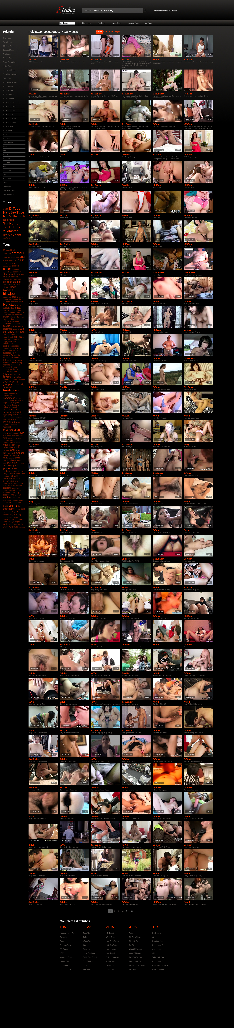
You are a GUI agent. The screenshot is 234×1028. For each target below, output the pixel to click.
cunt (17, 332)
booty (5, 299)
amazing (6, 257)
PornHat (188, 94)
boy (20, 299)
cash (20, 310)
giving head (17, 377)
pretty (10, 465)
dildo (21, 337)
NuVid (7, 216)
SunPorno (11, 223)
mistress (15, 436)
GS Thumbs (64, 949)
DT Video (6, 163)
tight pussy (7, 512)
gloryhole (21, 379)
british (21, 302)
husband (15, 405)
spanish (19, 486)
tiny (13, 512)
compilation (8, 323)
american (15, 257)
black (13, 287)
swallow (16, 498)
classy (18, 317)
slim (16, 481)
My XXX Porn (134, 941)
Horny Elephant (89, 953)
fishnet (13, 363)
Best (105, 32)
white (20, 524)
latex (5, 419)
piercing (6, 460)
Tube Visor (87, 933)
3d (14, 250)
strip (12, 495)
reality (14, 468)
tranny (18, 515)
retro (15, 471)
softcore (6, 486)
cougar (17, 323)
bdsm (10, 274)
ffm (11, 360)
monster (18, 438)
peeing (11, 458)
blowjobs (9, 294)
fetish (6, 360)
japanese (7, 412)
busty (18, 307)
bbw (5, 274)
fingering (17, 360)
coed (16, 319)
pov (5, 465)
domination (8, 344)
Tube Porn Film (9, 110)
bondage (7, 297)
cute (22, 332)
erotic (9, 351)
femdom (17, 358)
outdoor (20, 453)
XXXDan (32, 60)
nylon (5, 447)
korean (12, 417)
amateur (18, 253)
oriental (11, 453)
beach (17, 274)
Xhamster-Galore (66, 957)
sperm (5, 490)
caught (12, 312)
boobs (15, 297)
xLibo (154, 953)
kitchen (6, 417)
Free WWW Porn (135, 957)
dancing (12, 334)
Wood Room (8, 142)
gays (6, 374)
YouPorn (6, 238)
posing (21, 463)
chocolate (19, 315)
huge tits (16, 403)
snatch (20, 483)
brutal (19, 305)
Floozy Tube (8, 58)
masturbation (11, 429)
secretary (6, 476)
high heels (7, 395)
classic (12, 317)
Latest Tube (116, 23)
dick (16, 337)
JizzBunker (96, 60)
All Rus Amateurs (112, 957)
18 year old (7, 250)
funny (15, 369)
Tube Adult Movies (10, 82)
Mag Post (6, 154)
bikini (5, 284)
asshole (15, 266)
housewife (19, 400)
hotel (12, 401)
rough (5, 474)
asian (21, 260)
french (14, 367)
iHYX (61, 953)
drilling (6, 348)
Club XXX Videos (135, 949)
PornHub (19, 216)
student (18, 495)
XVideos (8, 235)
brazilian (14, 302)
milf (22, 433)
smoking (14, 483)
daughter (19, 334)
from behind (7, 369)
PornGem (64, 60)
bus (12, 308)
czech (5, 334)
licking (17, 422)
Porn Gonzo (7, 42)
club (12, 319)
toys (12, 514)
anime (5, 260)
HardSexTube (13, 212)
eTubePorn (87, 941)
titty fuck (6, 515)
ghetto (19, 374)
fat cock (6, 358)
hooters (6, 401)
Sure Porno (156, 949)
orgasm (19, 450)
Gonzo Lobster (65, 965)
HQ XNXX (110, 965)
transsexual (7, 517)
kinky (15, 415)
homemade (9, 398)
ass (14, 263)
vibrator (20, 519)
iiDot (84, 945)
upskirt (13, 519)
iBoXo (85, 937)
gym (17, 384)
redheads (7, 471)
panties (6, 455)
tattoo (11, 502)
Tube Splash (8, 126)
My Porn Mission (135, 937)
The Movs (7, 38)
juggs (5, 415)
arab (15, 260)
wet (15, 524)
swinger (15, 500)
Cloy (4, 183)
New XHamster (112, 949)
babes (7, 269)
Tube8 (17, 227)
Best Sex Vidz (157, 941)
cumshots (8, 331)
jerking (16, 412)
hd (19, 390)
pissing (13, 460)
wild (16, 527)
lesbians (8, 422)
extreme (6, 355)
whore (5, 527)
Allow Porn (110, 969)
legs (14, 419)
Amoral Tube (65, 961)
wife (11, 527)
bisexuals (11, 284)
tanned (5, 502)
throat (18, 509)
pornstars (12, 462)
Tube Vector (7, 130)
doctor (10, 339)
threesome (9, 508)
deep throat (8, 337)
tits (17, 511)
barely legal (7, 272)
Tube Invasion (8, 94)
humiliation (7, 405)
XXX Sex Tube (111, 945)
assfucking (7, 266)
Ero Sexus (7, 54)
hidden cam (13, 393)
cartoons (14, 310)
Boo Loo (6, 167)
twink (15, 517)
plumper (20, 460)
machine (13, 425)
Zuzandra (63, 937)
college (6, 321)
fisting (19, 363)
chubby (6, 317)
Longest (117, 32)
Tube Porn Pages (9, 122)
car (8, 310)
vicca (5, 522)
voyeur (18, 522)
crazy (20, 326)
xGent (154, 937)
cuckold (16, 329)
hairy (22, 384)
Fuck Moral (156, 933)
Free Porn (133, 969)
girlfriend (7, 377)
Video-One (7, 171)
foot (12, 365)
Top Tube (101, 23)
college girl (14, 321)
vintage (11, 522)
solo (13, 485)
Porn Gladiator (88, 961)
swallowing (7, 500)
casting (6, 312)
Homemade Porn (159, 945)
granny (15, 381)
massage (7, 427)
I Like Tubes (7, 66)
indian (5, 407)
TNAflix (7, 227)
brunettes (9, 304)
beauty (6, 277)
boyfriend (6, 302)
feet (11, 358)
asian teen (7, 263)
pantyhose (14, 455)
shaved (14, 476)
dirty (5, 339)
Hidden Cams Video (160, 965)
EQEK (131, 945)
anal (22, 256)
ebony (18, 348)
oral (12, 449)
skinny (6, 481)
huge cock (7, 403)
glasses (14, 379)
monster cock (8, 440)
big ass (6, 279)
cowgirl (14, 326)
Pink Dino (6, 158)
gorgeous (7, 381)
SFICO (5, 150)
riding (20, 471)
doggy (16, 339)
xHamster (10, 231)
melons (16, 433)
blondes (8, 290)
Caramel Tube (8, 50)
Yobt (18, 235)
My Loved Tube (9, 70)
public (16, 465)
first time (6, 363)
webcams (8, 524)
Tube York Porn (158, 957)
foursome (6, 367)
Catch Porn (87, 965)
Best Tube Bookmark (137, 965)
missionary (7, 436)
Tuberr (131, 933)
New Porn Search (113, 941)
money (11, 438)
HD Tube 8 (110, 933)
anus (11, 260)
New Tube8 (110, 953)
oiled (16, 447)
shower (16, 479)
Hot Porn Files (65, 969)
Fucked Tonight (158, 969)
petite (17, 458)
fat (19, 355)
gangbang (14, 371)
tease (5, 506)
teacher (18, 502)
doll (14, 342)
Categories (86, 23)
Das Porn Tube (9, 191)
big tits (17, 281)
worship (22, 527)
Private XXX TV (135, 961)
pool (4, 463)
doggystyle (7, 342)
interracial (8, 409)
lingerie (6, 425)
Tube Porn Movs (9, 118)
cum (22, 328)
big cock (7, 281)
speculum (15, 488)
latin (10, 419)
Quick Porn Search (90, 957)
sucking (7, 497)
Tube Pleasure (8, 98)
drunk (12, 348)
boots (21, 297)
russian (12, 474)
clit (23, 317)
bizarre (6, 287)
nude (5, 444)
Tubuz (62, 941)
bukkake (6, 308)
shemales (7, 478)
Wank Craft (110, 937)
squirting (6, 492)
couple (6, 326)
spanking (7, 488)
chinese (11, 315)
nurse (18, 445)
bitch (18, 284)
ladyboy (19, 417)
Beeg (5, 209)
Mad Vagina (87, 969)
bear (22, 274)
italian (17, 410)
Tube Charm (8, 86)
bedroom (14, 277)
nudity (12, 445)
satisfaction (20, 474)
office (11, 447)
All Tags (148, 23)
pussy (7, 468)
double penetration (11, 346)
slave (12, 481)
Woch (5, 175)
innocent (13, 407)
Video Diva (7, 146)
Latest (110, 32)
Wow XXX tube (135, 953)
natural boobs (9, 442)
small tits (6, 483)
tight (23, 509)
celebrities (20, 312)
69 (17, 250)
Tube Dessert (8, 90)
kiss (20, 415)
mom (5, 438)
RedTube (8, 219)
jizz (21, 412)
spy (19, 490)
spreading (13, 490)
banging (15, 269)
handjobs (7, 387)
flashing (6, 365)
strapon (6, 495)
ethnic (15, 351)
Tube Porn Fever (9, 106)
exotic (14, 353)
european (7, 353)
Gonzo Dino (87, 949)
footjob (17, 365)
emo (4, 351)
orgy (5, 453)
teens (13, 505)
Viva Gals (6, 138)
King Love (7, 179)
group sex (9, 384)
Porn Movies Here (10, 74)
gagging (6, 371)
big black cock (15, 279)
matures (7, 433)
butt (4, 310)
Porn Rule (7, 187)
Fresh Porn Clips (9, 62)
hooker (19, 398)
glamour (6, 379)
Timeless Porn (65, 945)
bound (15, 299)
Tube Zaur (7, 134)
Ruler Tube (7, 78)
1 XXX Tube (110, 961)
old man (6, 450)
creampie (7, 329)
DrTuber (15, 208)
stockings (16, 492)
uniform (6, 519)
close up (6, 319)
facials (14, 355)
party (5, 458)
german (13, 374)
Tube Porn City (9, 102)
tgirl (19, 506)
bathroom (17, 272)
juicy (10, 415)
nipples (18, 442)
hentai (5, 393)
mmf (21, 436)
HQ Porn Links (8, 195)
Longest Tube (133, 23)
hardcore (10, 390)
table (21, 500)
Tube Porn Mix (8, 114)
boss (10, 299)
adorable (7, 253)
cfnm (5, 315)
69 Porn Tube (8, 46)
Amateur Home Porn (68, 933)
